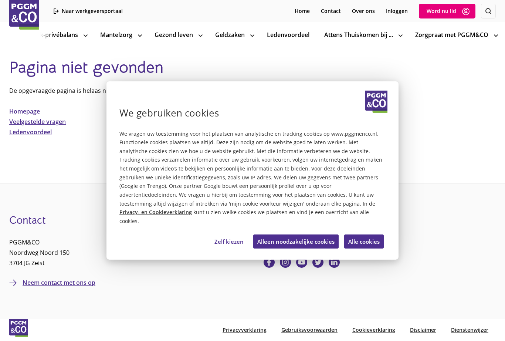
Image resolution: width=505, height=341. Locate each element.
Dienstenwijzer (469, 329)
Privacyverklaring (245, 329)
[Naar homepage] (24, 15)
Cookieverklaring (373, 329)
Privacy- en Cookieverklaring (155, 212)
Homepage (24, 111)
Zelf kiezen (229, 241)
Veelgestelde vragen (37, 122)
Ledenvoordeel (30, 132)
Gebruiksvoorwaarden (309, 329)
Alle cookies (364, 241)
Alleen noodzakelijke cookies (296, 241)
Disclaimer (423, 329)
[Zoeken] (488, 11)
